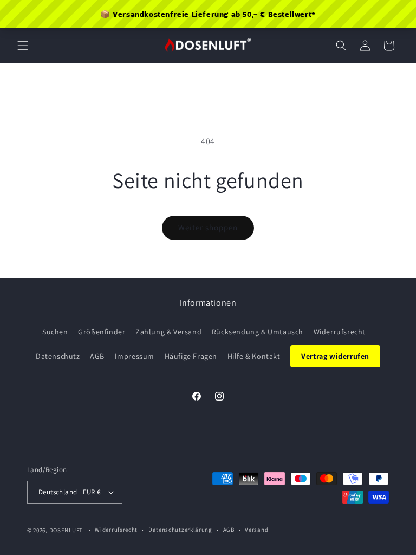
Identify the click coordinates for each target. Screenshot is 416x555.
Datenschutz (58, 356)
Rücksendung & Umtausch (257, 332)
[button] (23, 45)
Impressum (134, 356)
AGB (97, 356)
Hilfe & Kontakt (254, 356)
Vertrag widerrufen (335, 356)
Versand (256, 529)
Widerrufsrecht (340, 332)
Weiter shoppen (208, 227)
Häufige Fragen (191, 356)
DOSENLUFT (66, 530)
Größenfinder (101, 332)
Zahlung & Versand (168, 332)
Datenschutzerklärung (180, 529)
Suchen (55, 332)
